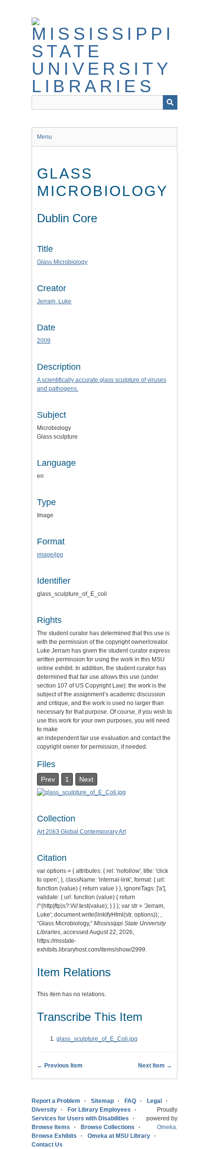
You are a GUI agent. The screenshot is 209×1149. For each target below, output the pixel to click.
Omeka (166, 1127)
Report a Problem (56, 1101)
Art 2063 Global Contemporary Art (81, 831)
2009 (44, 340)
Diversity (44, 1109)
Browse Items (51, 1127)
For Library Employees (99, 1109)
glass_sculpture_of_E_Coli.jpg (97, 1038)
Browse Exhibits (54, 1136)
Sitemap (102, 1101)
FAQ (130, 1101)
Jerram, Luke (54, 301)
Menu (44, 136)
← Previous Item (60, 1065)
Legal (154, 1101)
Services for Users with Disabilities (80, 1118)
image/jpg (50, 554)
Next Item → (155, 1065)
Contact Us (47, 1144)
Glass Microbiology (62, 262)
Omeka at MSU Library (118, 1136)
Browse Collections (108, 1127)
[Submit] (170, 102)
